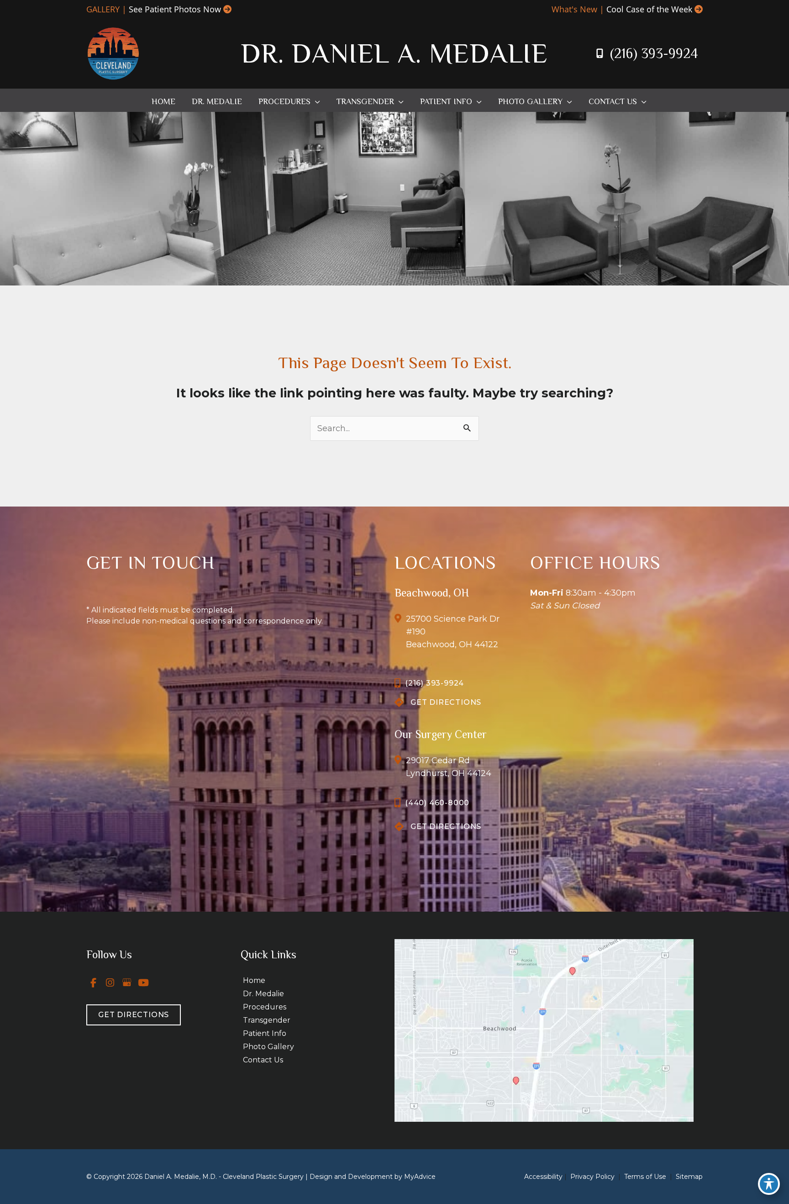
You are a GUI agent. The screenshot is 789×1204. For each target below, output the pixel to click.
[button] (315, 101)
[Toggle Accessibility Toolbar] (769, 1184)
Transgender (266, 1020)
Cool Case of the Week (649, 9)
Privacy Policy (592, 1176)
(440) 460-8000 (437, 802)
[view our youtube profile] (144, 982)
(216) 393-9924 (654, 53)
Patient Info (264, 1033)
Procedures (264, 1007)
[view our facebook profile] (93, 982)
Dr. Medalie (263, 993)
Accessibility (543, 1176)
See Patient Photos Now (174, 9)
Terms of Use (645, 1176)
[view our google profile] (127, 982)
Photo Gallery (268, 1046)
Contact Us (263, 1060)
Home (254, 980)
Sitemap (688, 1176)
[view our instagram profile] (110, 982)
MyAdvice (420, 1176)
